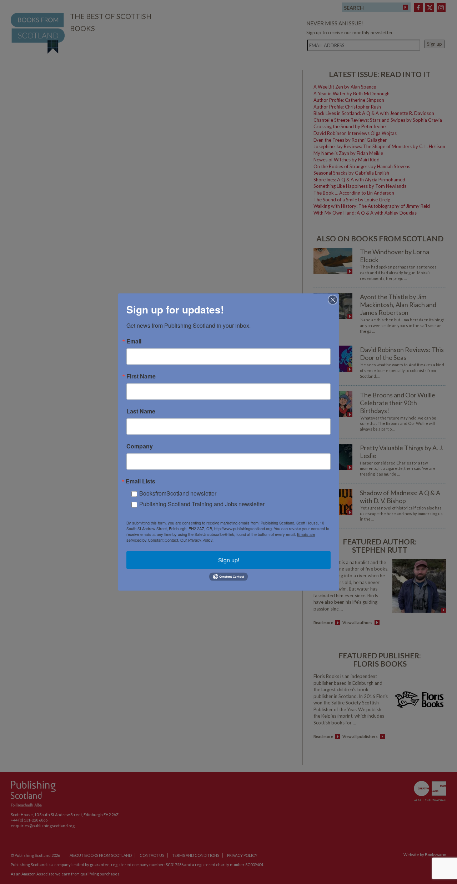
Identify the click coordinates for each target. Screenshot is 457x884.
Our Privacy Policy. (197, 540)
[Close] (332, 300)
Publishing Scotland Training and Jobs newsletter (202, 504)
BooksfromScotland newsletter (177, 493)
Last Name (140, 411)
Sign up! (228, 560)
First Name (141, 376)
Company (139, 446)
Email (133, 341)
